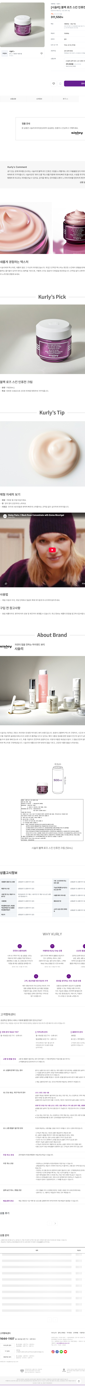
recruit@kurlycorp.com (63, 1343)
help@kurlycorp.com (12, 1361)
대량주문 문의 (7, 1357)
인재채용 (75, 1333)
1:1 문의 (40, 1242)
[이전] (49, 1223)
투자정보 (69, 1333)
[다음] (55, 1223)
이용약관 (82, 1333)
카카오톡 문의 (7, 1345)
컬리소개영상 (61, 1333)
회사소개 (53, 1333)
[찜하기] (41, 53)
